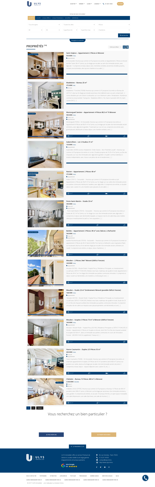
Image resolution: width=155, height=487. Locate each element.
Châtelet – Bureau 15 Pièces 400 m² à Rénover (84, 379)
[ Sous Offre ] (46, 18)
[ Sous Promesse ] (57, 18)
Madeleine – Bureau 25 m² (76, 83)
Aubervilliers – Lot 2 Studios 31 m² (79, 142)
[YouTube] (104, 467)
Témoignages (83, 476)
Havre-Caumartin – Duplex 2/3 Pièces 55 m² (83, 349)
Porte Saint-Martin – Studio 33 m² (79, 201)
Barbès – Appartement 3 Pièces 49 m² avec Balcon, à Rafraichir (91, 231)
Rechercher (124, 35)
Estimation (53, 476)
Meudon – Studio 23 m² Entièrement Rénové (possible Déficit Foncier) (93, 290)
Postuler (73, 476)
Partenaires (43, 476)
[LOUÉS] (67, 18)
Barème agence (94, 476)
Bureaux (70, 88)
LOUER (38, 18)
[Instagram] (108, 467)
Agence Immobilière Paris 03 (72, 480)
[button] (69, 465)
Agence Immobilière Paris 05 (110, 480)
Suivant (40, 408)
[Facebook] (96, 467)
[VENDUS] (75, 18)
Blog (117, 476)
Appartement (71, 58)
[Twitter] (100, 467)
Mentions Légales (107, 476)
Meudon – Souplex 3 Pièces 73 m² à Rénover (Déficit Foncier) (90, 320)
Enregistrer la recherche (77, 40)
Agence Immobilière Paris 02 (53, 480)
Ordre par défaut (114, 47)
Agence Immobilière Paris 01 (34, 480)
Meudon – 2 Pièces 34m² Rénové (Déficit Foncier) (85, 260)
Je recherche (63, 476)
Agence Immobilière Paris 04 (91, 480)
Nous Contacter (31, 476)
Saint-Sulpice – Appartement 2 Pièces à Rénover (85, 53)
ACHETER (31, 18)
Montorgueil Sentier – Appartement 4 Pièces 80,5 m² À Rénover (91, 112)
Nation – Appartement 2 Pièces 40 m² (81, 171)
